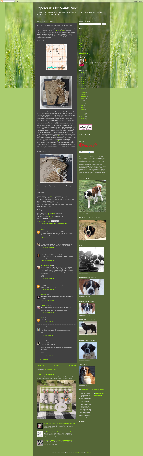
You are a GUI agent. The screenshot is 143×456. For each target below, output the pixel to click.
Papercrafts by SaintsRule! (57, 7)
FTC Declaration (83, 33)
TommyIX (76, 452)
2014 (82, 83)
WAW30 (51, 218)
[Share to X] (55, 221)
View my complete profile (91, 66)
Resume (81, 39)
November (83, 92)
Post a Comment (43, 359)
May (82, 105)
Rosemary (43, 294)
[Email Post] (49, 221)
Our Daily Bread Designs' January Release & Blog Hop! (58, 440)
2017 (82, 77)
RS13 (47, 215)
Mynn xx (43, 283)
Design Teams (83, 37)
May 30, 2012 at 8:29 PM (47, 260)
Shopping (81, 43)
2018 (82, 75)
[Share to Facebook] (57, 221)
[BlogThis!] (54, 221)
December (83, 90)
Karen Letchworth (46, 265)
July (82, 100)
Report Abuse (83, 53)
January (83, 114)
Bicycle (60, 141)
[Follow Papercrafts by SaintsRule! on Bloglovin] (86, 152)
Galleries (81, 41)
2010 (82, 118)
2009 (82, 121)
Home (56, 366)
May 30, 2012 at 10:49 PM (47, 278)
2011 (82, 116)
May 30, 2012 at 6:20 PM (47, 247)
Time (59, 135)
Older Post (72, 366)
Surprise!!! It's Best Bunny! (45, 374)
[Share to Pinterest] (58, 221)
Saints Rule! (90, 60)
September (84, 96)
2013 (82, 86)
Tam (42, 317)
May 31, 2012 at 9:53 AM (47, 300)
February (83, 111)
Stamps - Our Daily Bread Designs (58, 223)
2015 (82, 81)
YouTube (81, 47)
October (83, 94)
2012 (82, 88)
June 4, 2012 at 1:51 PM (47, 322)
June (82, 103)
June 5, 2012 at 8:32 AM (47, 335)
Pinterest (81, 48)
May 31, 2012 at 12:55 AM (47, 289)
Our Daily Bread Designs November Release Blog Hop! (58, 431)
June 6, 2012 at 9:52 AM (47, 356)
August (83, 98)
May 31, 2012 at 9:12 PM (47, 312)
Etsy (80, 45)
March (82, 109)
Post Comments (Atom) (50, 369)
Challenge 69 (51, 213)
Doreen (43, 327)
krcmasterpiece (45, 305)
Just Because (44, 223)
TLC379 (51, 216)
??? (42, 229)
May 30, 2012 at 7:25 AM (47, 237)
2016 (82, 79)
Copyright (81, 35)
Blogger (89, 452)
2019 (82, 73)
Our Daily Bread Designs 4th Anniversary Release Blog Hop (59, 423)
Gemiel (42, 252)
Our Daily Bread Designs (59, 30)
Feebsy (43, 340)
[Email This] (52, 221)
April (82, 107)
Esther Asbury (44, 242)
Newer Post (41, 366)
